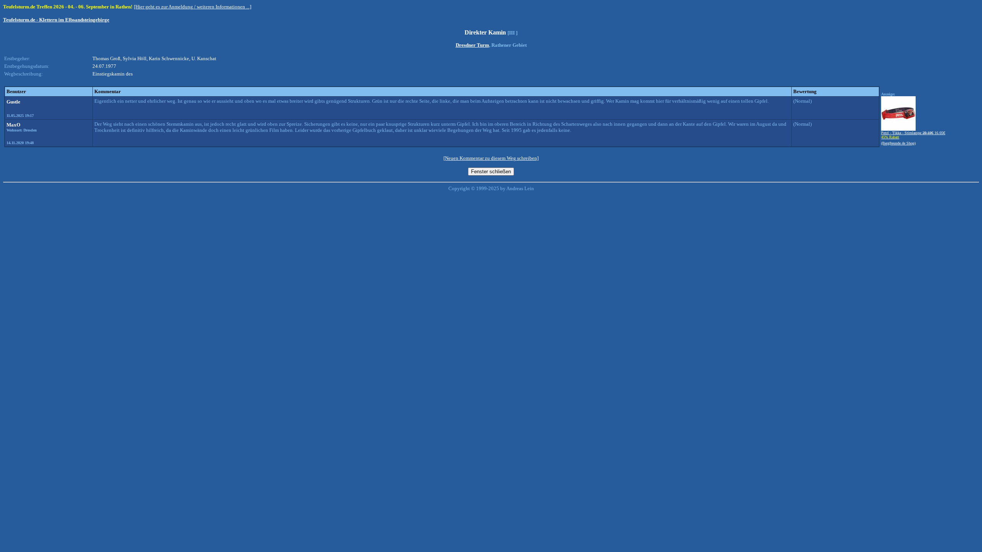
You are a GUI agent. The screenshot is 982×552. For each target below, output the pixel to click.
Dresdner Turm (472, 45)
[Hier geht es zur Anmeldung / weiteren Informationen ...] (192, 7)
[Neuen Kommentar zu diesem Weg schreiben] (491, 158)
